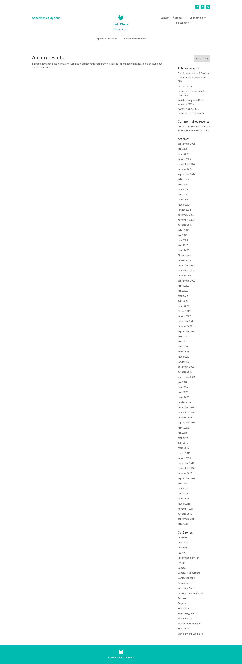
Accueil (205, 130)
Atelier (181, 562)
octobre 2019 (185, 417)
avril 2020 (183, 392)
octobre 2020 (185, 371)
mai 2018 (183, 488)
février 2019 (184, 453)
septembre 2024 (186, 174)
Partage (182, 598)
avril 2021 (183, 346)
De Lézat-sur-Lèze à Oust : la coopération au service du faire (194, 77)
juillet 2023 (183, 230)
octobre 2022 (185, 275)
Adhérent (183, 547)
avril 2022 (183, 300)
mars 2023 (183, 250)
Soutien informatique (189, 623)
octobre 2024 (185, 169)
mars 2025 (183, 154)
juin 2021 (183, 341)
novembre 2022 (186, 270)
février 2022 (184, 311)
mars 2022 (183, 306)
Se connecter (183, 23)
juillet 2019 (183, 427)
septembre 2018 (186, 478)
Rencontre (183, 608)
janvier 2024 (184, 209)
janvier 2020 (184, 402)
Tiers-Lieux (184, 628)
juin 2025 (183, 148)
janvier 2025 (184, 159)
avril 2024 (183, 194)
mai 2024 (183, 189)
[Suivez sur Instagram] (208, 7)
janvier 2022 (184, 316)
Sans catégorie (186, 613)
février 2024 (184, 204)
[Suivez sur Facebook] (197, 7)
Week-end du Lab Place (190, 633)
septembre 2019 (186, 422)
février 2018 (184, 503)
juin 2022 (183, 290)
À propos (178, 18)
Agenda (182, 552)
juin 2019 (183, 432)
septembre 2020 (186, 376)
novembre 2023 (186, 219)
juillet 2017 (183, 523)
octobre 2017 (185, 513)
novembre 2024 (186, 164)
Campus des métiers (189, 572)
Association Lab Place (121, 657)
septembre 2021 (186, 331)
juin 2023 (183, 235)
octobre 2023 (185, 224)
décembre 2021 (186, 321)
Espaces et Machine (106, 39)
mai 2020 (183, 387)
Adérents (183, 542)
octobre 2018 (185, 473)
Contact (165, 18)
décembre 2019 (186, 407)
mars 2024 (183, 199)
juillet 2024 (183, 179)
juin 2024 (183, 184)
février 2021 (184, 356)
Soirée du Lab (185, 618)
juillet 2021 (183, 336)
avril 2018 (183, 493)
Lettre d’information (135, 39)
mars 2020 (183, 397)
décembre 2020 (186, 366)
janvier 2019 (184, 458)
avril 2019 (183, 442)
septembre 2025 (186, 143)
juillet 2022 (183, 285)
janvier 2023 (184, 260)
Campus (182, 567)
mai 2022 (183, 295)
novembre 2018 (186, 468)
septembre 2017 (186, 518)
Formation (183, 583)
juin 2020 (183, 382)
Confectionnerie (186, 577)
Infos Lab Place (186, 588)
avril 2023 (183, 245)
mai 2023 (183, 240)
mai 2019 (183, 437)
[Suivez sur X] (202, 7)
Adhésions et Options (46, 18)
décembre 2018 (186, 463)
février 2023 (184, 255)
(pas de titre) (185, 86)
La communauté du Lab (190, 593)
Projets (182, 603)
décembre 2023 (186, 214)
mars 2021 (183, 351)
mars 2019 (183, 447)
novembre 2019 (186, 412)
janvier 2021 (184, 361)
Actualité (182, 537)
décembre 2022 (186, 265)
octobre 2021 (185, 326)
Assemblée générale (189, 557)
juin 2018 (183, 483)
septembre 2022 (186, 280)
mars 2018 (183, 498)
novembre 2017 (186, 508)
